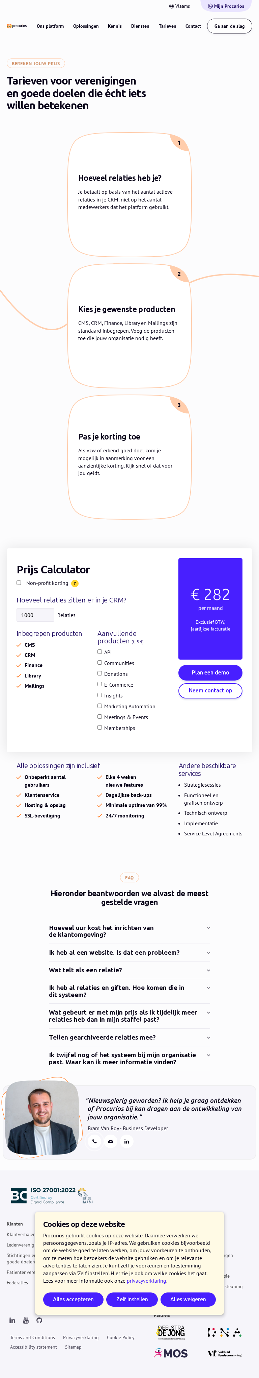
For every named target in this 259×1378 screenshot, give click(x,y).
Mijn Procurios (229, 6)
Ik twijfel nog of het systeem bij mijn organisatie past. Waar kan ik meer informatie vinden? (122, 1059)
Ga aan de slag (229, 26)
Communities (119, 663)
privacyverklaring (146, 1280)
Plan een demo (210, 672)
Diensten (140, 26)
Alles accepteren (73, 1299)
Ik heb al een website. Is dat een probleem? (114, 952)
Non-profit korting (47, 582)
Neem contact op (210, 690)
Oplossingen (86, 26)
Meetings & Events (126, 717)
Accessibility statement (33, 1347)
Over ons (205, 1234)
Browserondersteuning (219, 1286)
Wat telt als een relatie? (85, 970)
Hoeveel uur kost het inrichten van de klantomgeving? (101, 932)
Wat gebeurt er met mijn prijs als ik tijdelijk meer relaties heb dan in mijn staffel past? (123, 1016)
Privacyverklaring (81, 1337)
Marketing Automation (129, 706)
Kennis (115, 26)
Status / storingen (214, 1255)
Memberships (119, 727)
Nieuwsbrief (208, 1245)
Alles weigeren (188, 1299)
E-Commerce (118, 684)
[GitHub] (39, 1320)
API (108, 652)
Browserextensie (213, 1276)
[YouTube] (25, 1320)
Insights (113, 695)
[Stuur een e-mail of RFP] (110, 1141)
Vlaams (182, 6)
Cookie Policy (121, 1337)
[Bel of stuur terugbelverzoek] (94, 1141)
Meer (201, 1224)
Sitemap (73, 1347)
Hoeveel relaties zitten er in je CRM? (71, 600)
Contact (193, 26)
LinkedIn (127, 1141)
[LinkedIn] (12, 1320)
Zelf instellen (132, 1299)
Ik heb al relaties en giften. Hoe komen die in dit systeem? (116, 991)
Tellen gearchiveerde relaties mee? (102, 1037)
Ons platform (50, 26)
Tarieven (167, 26)
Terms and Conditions (32, 1337)
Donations (116, 673)
